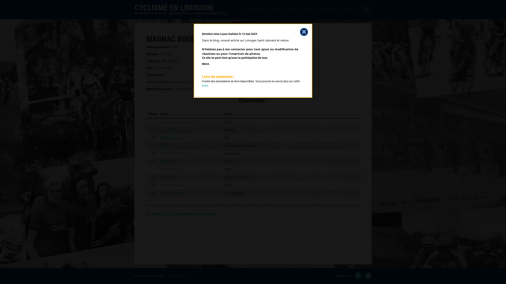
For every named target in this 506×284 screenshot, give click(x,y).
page (205, 85)
